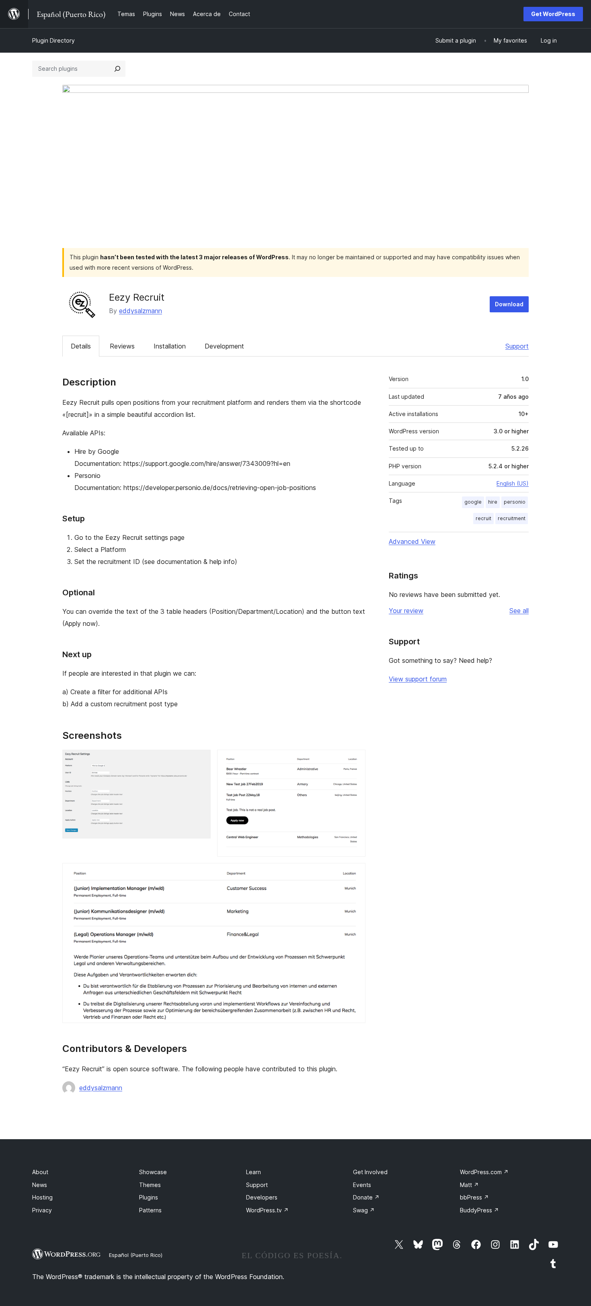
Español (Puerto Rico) (135, 1255)
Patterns (150, 1210)
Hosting (42, 1197)
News (39, 1184)
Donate (366, 1197)
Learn (253, 1172)
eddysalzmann (140, 311)
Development (224, 346)
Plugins (148, 1197)
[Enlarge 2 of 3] (355, 761)
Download (509, 304)
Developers (261, 1197)
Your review (406, 611)
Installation (170, 346)
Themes (150, 1184)
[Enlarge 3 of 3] (355, 874)
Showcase (153, 1172)
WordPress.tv (267, 1210)
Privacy (42, 1210)
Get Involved (370, 1172)
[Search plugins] (117, 69)
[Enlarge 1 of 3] (200, 761)
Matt (469, 1184)
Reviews (122, 346)
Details (81, 346)
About (40, 1172)
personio (514, 502)
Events (362, 1184)
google (473, 502)
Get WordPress (553, 13)
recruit (483, 518)
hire (492, 502)
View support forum (418, 679)
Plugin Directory (53, 40)
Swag (364, 1210)
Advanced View (412, 541)
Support (517, 346)
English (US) (513, 483)
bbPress (474, 1197)
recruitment (511, 518)
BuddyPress (479, 1210)
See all (519, 611)
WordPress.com (484, 1172)
